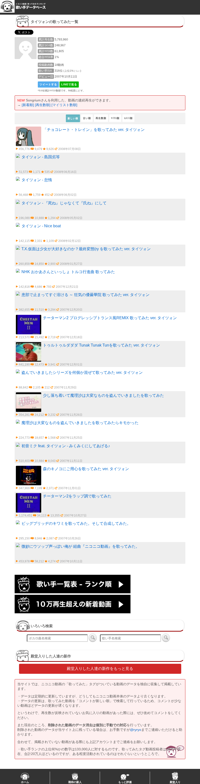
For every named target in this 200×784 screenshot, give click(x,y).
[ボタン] (92, 637)
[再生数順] (42, 105)
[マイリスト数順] (64, 105)
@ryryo (135, 730)
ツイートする (48, 84)
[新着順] (28, 105)
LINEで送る (69, 84)
